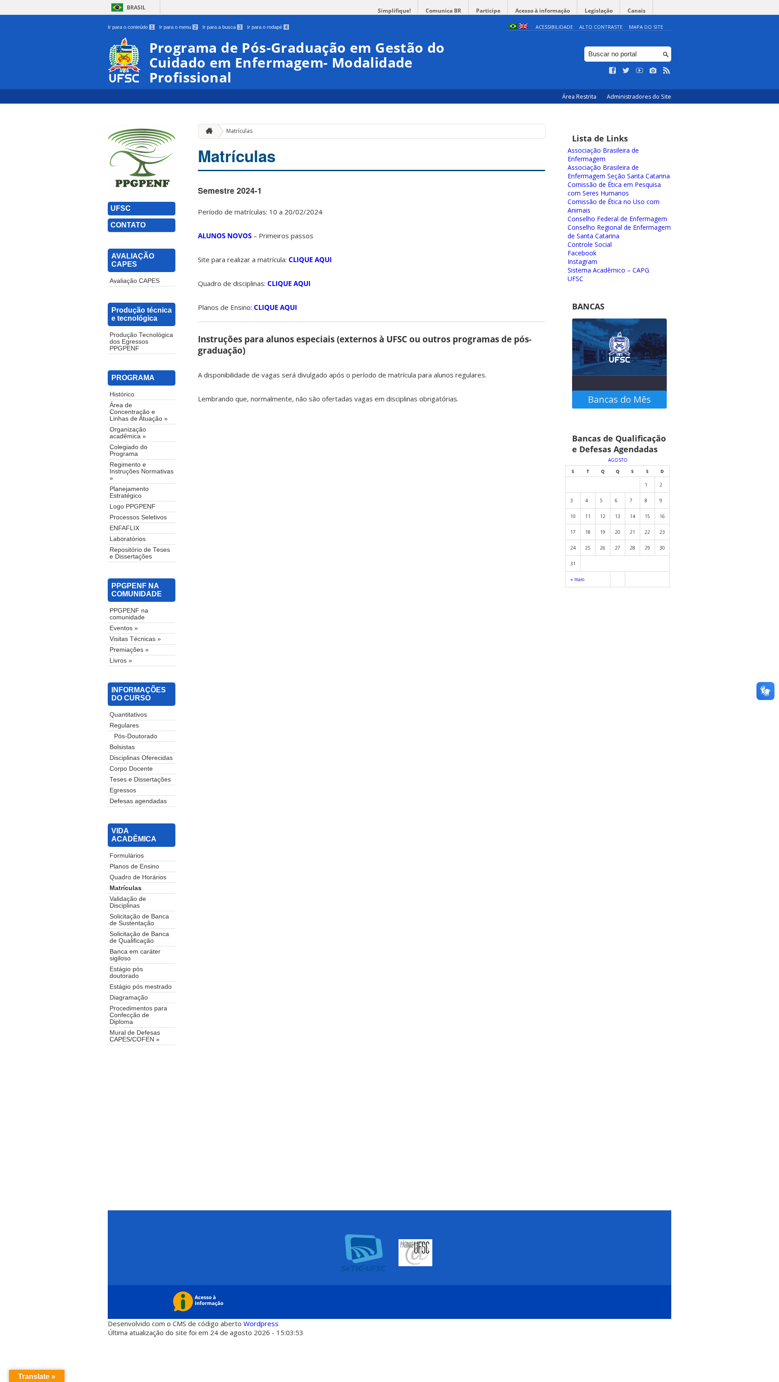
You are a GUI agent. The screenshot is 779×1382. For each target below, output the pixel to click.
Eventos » (124, 628)
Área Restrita (580, 96)
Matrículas (126, 888)
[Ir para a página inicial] (206, 131)
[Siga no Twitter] (626, 70)
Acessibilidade (554, 26)
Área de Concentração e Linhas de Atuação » (139, 412)
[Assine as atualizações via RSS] (666, 70)
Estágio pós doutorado (126, 972)
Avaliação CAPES (135, 280)
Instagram (582, 261)
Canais (637, 10)
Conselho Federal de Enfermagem (617, 218)
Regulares (124, 725)
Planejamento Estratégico (129, 492)
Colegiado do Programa (128, 450)
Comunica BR (443, 10)
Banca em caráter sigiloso (135, 955)
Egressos (123, 790)
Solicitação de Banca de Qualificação (139, 937)
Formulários (127, 855)
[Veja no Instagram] (653, 70)
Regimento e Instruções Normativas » (142, 471)
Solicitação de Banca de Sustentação (139, 920)
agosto (618, 460)
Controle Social (590, 244)
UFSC (120, 208)
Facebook (582, 253)
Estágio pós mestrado (141, 986)
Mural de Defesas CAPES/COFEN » (135, 1036)
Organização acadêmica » (128, 433)
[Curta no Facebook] (612, 70)
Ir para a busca (221, 27)
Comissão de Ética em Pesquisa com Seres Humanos (614, 188)
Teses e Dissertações (140, 779)
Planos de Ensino (134, 866)
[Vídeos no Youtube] (639, 70)
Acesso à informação (542, 10)
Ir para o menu (178, 27)
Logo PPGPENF (133, 506)
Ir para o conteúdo (130, 27)
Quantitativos (128, 714)
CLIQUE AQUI (310, 259)
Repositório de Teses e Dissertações (140, 553)
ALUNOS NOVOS (225, 235)
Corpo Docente (131, 768)
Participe (488, 10)
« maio (577, 579)
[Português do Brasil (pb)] (513, 26)
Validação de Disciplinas (128, 902)
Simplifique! (394, 10)
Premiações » (129, 649)
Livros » (121, 660)
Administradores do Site (639, 96)
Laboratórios (128, 539)
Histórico (122, 394)
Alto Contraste (601, 26)
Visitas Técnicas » (135, 639)
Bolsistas (122, 747)
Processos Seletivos (138, 517)
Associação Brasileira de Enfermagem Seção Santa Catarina (619, 171)
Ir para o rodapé (267, 27)
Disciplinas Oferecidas (141, 758)
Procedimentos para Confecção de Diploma (138, 1015)
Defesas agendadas (138, 801)
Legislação (599, 10)
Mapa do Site (646, 26)
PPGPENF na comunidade (129, 614)
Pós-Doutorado (135, 736)
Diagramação (129, 997)
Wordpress (261, 1323)
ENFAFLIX (124, 528)
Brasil (136, 7)
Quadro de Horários (138, 877)
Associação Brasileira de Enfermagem (603, 154)
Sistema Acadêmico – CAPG (608, 270)
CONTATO (128, 225)
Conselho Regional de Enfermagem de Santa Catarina (619, 231)
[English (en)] (523, 26)
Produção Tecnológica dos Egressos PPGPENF (141, 342)
